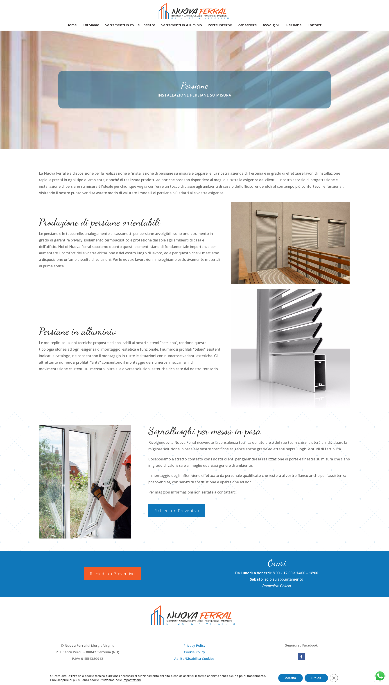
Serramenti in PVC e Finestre (130, 25)
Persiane (294, 25)
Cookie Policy (194, 652)
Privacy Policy (194, 645)
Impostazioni (132, 680)
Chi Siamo (91, 25)
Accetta (290, 678)
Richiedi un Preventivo (176, 510)
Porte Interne (220, 25)
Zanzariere (247, 25)
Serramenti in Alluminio (181, 25)
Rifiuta (316, 678)
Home (71, 25)
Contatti (315, 25)
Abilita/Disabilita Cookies (194, 658)
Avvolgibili (271, 25)
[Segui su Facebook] (301, 656)
